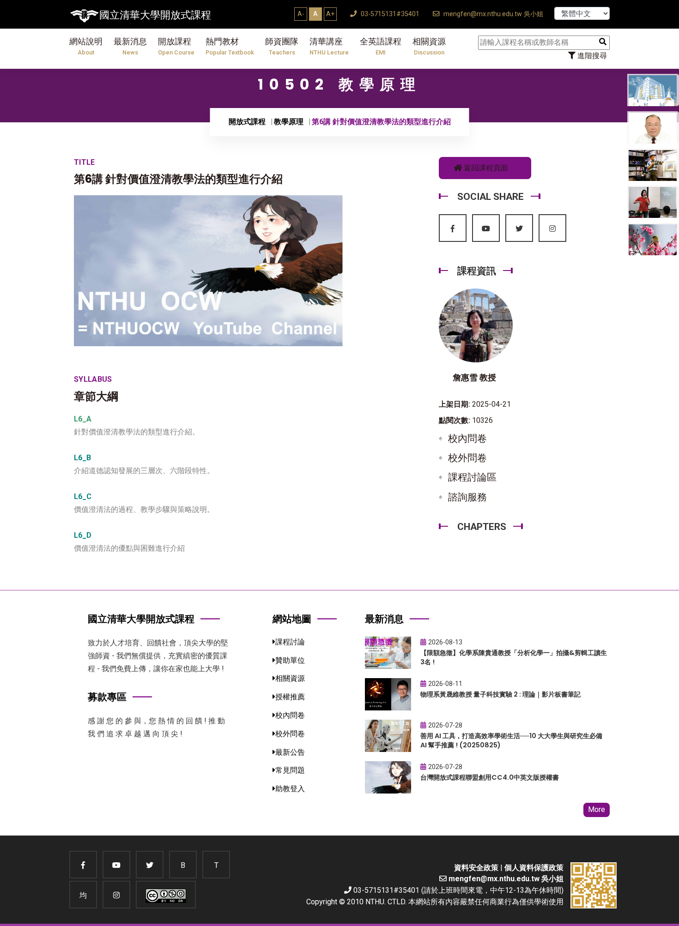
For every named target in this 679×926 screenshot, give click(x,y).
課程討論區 (472, 477)
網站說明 (86, 46)
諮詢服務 (467, 497)
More (596, 809)
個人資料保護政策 (534, 867)
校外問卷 (467, 457)
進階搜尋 (591, 55)
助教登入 (290, 788)
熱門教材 (230, 46)
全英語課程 (380, 46)
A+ (330, 14)
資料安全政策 (476, 867)
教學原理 (288, 121)
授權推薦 (290, 696)
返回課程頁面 (485, 167)
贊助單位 (290, 660)
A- (300, 14)
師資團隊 (281, 46)
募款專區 (107, 697)
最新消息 (130, 46)
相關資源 (429, 46)
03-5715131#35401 (389, 14)
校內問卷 (467, 438)
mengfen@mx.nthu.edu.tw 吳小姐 (492, 14)
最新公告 (290, 752)
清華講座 (329, 46)
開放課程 (176, 46)
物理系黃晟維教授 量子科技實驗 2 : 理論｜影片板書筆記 (500, 694)
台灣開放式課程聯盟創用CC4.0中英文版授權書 (489, 777)
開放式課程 (247, 121)
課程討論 (290, 641)
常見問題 (290, 770)
